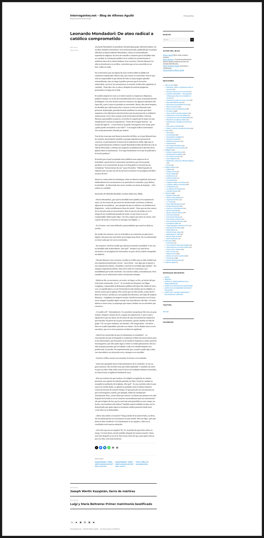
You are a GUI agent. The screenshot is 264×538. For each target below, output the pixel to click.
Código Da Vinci (171, 172)
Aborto (168, 133)
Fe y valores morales (173, 156)
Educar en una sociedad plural (176, 109)
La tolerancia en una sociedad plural (178, 117)
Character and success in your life (177, 92)
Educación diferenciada (174, 102)
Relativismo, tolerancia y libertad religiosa (180, 161)
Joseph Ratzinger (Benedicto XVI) (177, 226)
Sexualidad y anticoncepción (175, 148)
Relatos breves (171, 254)
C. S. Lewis (169, 202)
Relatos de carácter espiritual (175, 256)
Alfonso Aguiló (168, 55)
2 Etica (167, 130)
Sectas (168, 165)
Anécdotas (169, 243)
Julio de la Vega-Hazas (173, 232)
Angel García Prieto (172, 200)
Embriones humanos (173, 141)
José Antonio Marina (173, 217)
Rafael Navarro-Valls (173, 234)
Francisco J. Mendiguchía (174, 208)
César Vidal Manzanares (174, 204)
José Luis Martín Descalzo (174, 221)
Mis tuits (166, 312)
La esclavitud (170, 180)
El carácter (169, 111)
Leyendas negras (171, 191)
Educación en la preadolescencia (176, 105)
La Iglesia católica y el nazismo (176, 182)
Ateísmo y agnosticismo (174, 152)
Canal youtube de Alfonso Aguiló (173, 70)
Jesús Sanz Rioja (171, 215)
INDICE (167, 277)
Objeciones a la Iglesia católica (176, 120)
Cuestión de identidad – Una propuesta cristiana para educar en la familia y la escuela (179, 96)
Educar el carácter (172, 107)
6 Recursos (168, 241)
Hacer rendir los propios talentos (177, 113)
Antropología (170, 135)
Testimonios (74, 50)
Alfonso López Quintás (173, 197)
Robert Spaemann (172, 239)
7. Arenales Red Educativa (173, 260)
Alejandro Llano (171, 195)
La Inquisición (171, 187)
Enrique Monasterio (172, 206)
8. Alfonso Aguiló (170, 262)
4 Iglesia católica (170, 167)
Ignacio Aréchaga (172, 210)
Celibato (169, 169)
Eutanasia (169, 143)
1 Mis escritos (188, 16)
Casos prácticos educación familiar (177, 245)
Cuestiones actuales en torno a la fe (177, 100)
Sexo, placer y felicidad (173, 126)
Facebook (168, 322)
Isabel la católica (171, 178)
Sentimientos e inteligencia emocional (179, 122)
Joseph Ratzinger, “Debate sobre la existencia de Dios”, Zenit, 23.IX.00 (124, 464)
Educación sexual (172, 139)
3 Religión (168, 150)
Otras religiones (171, 159)
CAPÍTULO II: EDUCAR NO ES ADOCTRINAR (179, 286)
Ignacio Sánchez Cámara (174, 213)
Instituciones (170, 176)
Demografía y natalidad (174, 137)
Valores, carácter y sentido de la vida (178, 128)
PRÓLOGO (168, 279)
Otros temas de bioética (174, 146)
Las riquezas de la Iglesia (174, 189)
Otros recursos (171, 251)
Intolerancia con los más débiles (176, 115)
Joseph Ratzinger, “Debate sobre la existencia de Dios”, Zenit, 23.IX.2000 (104, 464)
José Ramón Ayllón (172, 223)
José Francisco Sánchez (174, 219)
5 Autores (168, 193)
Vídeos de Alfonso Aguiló (171, 66)
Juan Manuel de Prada (173, 228)
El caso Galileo (171, 174)
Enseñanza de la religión (174, 154)
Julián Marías (170, 230)
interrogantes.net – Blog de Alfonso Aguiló (102, 15)
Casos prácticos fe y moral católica (177, 247)
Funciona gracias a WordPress (110, 529)
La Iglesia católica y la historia (176, 184)
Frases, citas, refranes (173, 249)
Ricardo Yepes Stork (172, 236)
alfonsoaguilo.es (168, 59)
